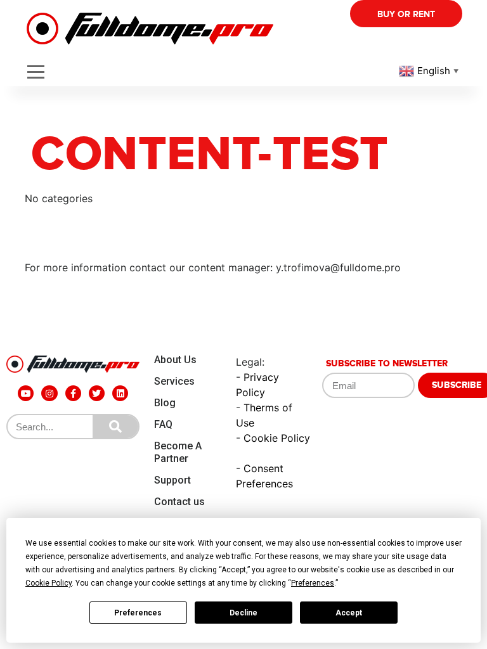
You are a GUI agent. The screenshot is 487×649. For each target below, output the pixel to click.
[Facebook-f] (73, 393)
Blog (165, 403)
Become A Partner (178, 452)
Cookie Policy (277, 438)
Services (174, 381)
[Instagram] (49, 393)
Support (172, 480)
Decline (243, 612)
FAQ (163, 424)
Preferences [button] (312, 583)
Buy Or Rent (406, 14)
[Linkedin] (120, 393)
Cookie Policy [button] (48, 583)
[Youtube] (26, 393)
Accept (348, 612)
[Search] (115, 426)
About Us (175, 360)
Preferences (138, 612)
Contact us (179, 502)
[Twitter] (97, 393)
